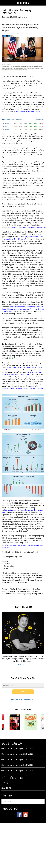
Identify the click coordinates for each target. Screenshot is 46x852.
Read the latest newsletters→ (23, 699)
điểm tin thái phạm (19, 593)
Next (44, 722)
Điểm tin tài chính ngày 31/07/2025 (17, 748)
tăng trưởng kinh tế (35, 593)
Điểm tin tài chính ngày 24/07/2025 (17, 765)
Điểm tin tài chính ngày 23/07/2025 (17, 770)
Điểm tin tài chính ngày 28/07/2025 (17, 754)
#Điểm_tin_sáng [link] (8, 566)
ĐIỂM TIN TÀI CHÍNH (10, 591)
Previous (2, 722)
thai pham (24, 17)
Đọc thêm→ (23, 664)
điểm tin (36, 589)
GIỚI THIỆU (6, 788)
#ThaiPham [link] (6, 564)
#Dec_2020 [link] (5, 568)
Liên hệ (4, 782)
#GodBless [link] (5, 561)
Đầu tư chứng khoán (18, 589)
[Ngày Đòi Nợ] (15, 722)
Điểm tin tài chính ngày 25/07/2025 (17, 759)
